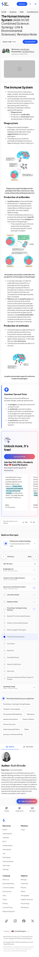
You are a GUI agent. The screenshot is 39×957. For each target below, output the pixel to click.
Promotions (7, 891)
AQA (22, 12)
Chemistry (24, 883)
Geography (25, 895)
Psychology (25, 903)
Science (13, 12)
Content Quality (8, 887)
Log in (23, 829)
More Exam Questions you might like (20, 698)
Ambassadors (8, 845)
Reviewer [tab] (29, 747)
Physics (23, 887)
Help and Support (9, 911)
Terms (5, 899)
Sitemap (6, 869)
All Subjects (25, 907)
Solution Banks (8, 861)
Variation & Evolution (10, 719)
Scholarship (7, 849)
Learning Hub (7, 833)
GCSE (3, 12)
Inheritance (31, 714)
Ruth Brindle (25, 49)
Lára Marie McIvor (28, 52)
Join (4, 853)
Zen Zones (6, 865)
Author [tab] (11, 747)
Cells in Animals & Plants (11, 729)
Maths (23, 891)
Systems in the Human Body (13, 734)
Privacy (5, 903)
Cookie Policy (8, 907)
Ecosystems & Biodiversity (12, 714)
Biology (24, 879)
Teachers (6, 837)
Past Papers (7, 857)
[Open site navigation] (35, 4)
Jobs (4, 895)
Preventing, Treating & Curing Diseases (16, 704)
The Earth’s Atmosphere (11, 709)
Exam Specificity (8, 883)
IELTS (4, 841)
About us (6, 879)
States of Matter (28, 719)
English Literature (27, 899)
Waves (26, 729)
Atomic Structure (9, 724)
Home (5, 829)
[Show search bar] (30, 4)
